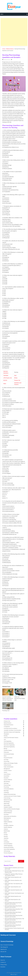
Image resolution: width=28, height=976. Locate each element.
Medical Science (10, 48)
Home (3, 48)
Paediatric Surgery (8, 807)
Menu (2, 14)
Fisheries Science (8, 750)
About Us (3, 960)
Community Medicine (8, 788)
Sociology (6, 759)
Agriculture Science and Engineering (12, 732)
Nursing (5, 735)
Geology (6, 836)
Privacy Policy (4, 964)
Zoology (6, 834)
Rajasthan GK (4, 949)
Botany (5, 832)
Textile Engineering (8, 845)
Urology (5, 823)
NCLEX (5, 380)
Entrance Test (7, 721)
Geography (6, 734)
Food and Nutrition (8, 843)
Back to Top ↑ (14, 974)
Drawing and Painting (8, 847)
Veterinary (6, 838)
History (5, 772)
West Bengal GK (4, 947)
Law (5, 739)
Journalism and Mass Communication (12, 730)
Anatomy (6, 829)
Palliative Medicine (8, 821)
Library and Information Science (11, 737)
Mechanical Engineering (9, 746)
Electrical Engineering (8, 743)
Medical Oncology (8, 799)
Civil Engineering (7, 741)
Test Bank (5, 375)
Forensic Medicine (8, 779)
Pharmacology (7, 785)
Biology (5, 748)
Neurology (6, 790)
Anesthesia (6, 820)
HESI (4, 383)
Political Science (7, 765)
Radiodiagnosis (7, 818)
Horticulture (6, 842)
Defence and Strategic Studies (11, 763)
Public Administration (8, 766)
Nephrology (6, 803)
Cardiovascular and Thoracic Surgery (12, 796)
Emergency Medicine (8, 825)
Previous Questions (8, 853)
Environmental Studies (9, 754)
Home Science (7, 774)
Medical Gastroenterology (10, 794)
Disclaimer (3, 966)
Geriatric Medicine (8, 827)
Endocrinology (7, 798)
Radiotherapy (7, 831)
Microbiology (7, 781)
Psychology (6, 761)
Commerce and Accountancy (10, 728)
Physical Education (8, 757)
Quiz (15, 375)
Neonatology (7, 801)
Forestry (6, 840)
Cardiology (6, 792)
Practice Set (17, 380)
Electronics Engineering (9, 745)
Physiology (6, 787)
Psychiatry (6, 814)
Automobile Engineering (9, 849)
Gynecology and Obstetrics (10, 816)
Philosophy (6, 752)
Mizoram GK (3, 951)
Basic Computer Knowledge (7, 944)
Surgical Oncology (8, 810)
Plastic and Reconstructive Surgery (12, 809)
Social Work (6, 776)
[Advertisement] (14, 32)
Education (6, 777)
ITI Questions (7, 726)
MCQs (15, 377)
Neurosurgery (7, 805)
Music (5, 755)
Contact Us (3, 962)
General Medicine (8, 812)
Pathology (6, 783)
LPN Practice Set (7, 377)
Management (7, 768)
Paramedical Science (8, 724)
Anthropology (7, 851)
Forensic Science (7, 770)
